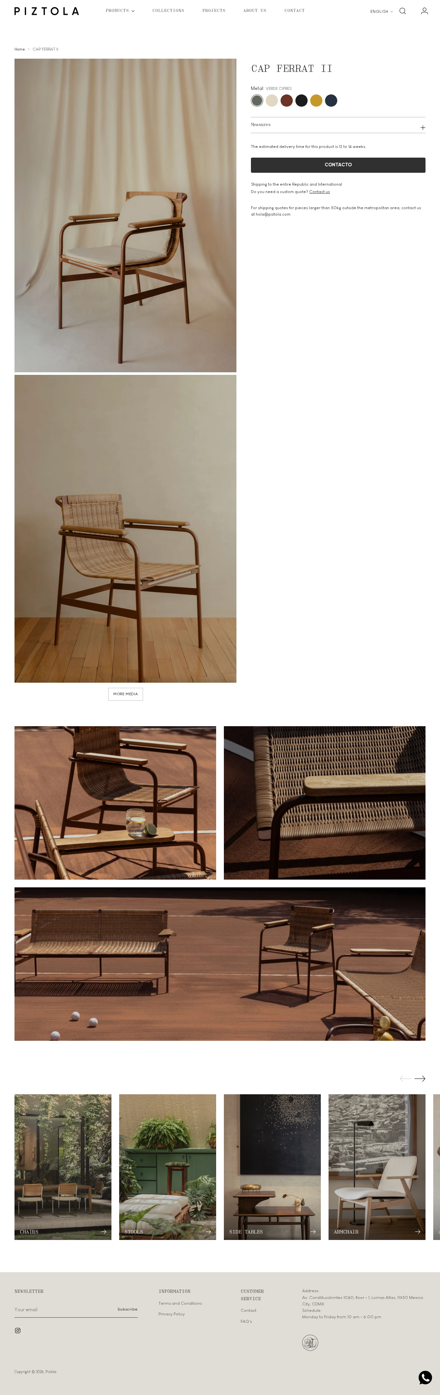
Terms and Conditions (180, 1303)
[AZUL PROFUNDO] (331, 100)
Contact (248, 1310)
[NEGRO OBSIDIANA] (301, 100)
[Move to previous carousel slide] (405, 1078)
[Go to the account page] (422, 11)
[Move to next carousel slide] (420, 1078)
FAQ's (246, 1321)
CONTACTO (338, 164)
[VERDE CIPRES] (257, 100)
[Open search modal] (402, 11)
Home (19, 49)
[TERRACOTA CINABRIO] (287, 100)
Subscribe (128, 1310)
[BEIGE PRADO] (272, 100)
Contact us (319, 191)
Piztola (50, 1372)
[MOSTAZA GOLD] (316, 100)
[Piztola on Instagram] (18, 1331)
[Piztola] (46, 11)
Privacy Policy (171, 1314)
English (379, 11)
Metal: (271, 88)
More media (125, 694)
